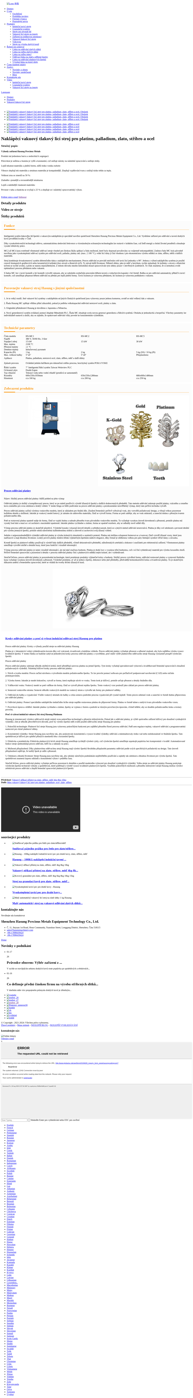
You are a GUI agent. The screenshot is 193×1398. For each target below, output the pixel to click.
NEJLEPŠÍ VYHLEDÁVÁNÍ (64, 1025)
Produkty (11, 24)
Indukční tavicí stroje (21, 26)
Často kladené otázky (16, 64)
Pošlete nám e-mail (9, 197)
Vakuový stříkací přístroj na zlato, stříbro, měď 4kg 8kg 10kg (39, 780)
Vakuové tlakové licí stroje (24, 39)
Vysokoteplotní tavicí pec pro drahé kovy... (37, 892)
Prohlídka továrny (20, 16)
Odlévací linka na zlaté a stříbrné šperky (30, 57)
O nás (9, 11)
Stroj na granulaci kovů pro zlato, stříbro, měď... (40, 881)
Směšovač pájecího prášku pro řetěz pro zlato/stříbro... (44, 848)
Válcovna (16, 42)
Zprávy (10, 67)
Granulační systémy (21, 29)
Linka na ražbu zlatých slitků (25, 52)
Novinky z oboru (20, 69)
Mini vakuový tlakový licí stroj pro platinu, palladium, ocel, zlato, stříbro (39, 782)
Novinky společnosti (21, 72)
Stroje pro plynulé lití (21, 31)
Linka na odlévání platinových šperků (29, 59)
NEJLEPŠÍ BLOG (39, 1025)
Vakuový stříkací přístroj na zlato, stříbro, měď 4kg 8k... (45, 870)
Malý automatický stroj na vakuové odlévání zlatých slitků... (47, 903)
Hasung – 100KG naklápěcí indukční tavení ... (39, 859)
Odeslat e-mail (7, 1038)
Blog (14, 75)
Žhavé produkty (8, 1025)
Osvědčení (17, 14)
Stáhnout (22, 197)
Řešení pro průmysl (15, 47)
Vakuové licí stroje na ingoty (25, 34)
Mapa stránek (23, 1025)
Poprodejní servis (20, 21)
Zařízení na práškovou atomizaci (26, 36)
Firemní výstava (19, 19)
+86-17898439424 (15, 932)
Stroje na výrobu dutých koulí (25, 44)
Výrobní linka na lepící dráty (25, 62)
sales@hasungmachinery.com (20, 930)
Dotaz (3, 940)
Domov (10, 8)
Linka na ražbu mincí (21, 54)
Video (9, 80)
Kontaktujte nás (14, 77)
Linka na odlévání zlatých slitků (26, 49)
